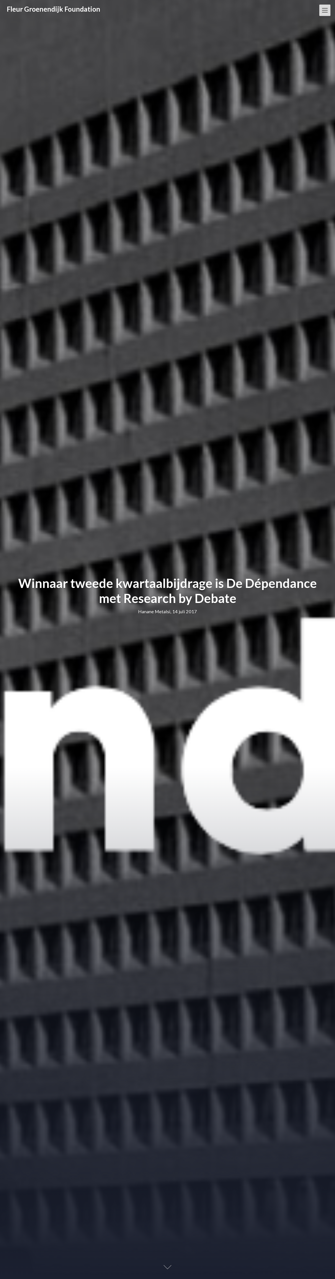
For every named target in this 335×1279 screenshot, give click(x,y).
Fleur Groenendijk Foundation (53, 9)
